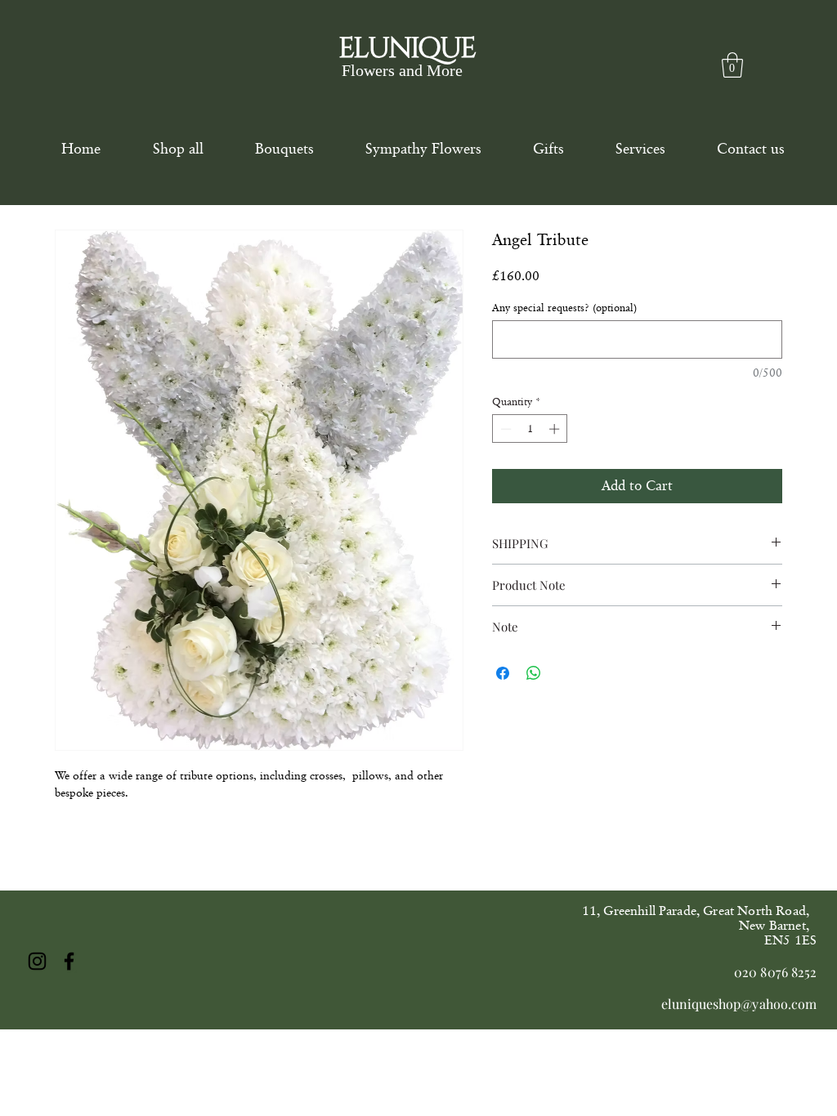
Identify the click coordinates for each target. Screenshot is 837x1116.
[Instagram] (37, 961)
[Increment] (556, 429)
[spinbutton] (530, 429)
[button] (732, 65)
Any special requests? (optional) (564, 307)
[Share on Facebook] (502, 673)
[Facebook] (69, 961)
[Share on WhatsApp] (534, 673)
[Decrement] (504, 429)
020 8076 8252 (775, 971)
